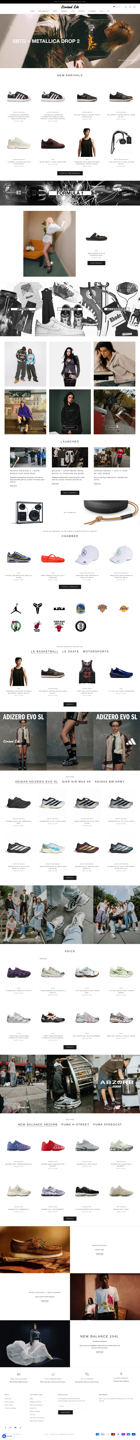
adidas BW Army (110, 781)
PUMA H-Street (75, 1124)
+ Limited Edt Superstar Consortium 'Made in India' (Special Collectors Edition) (53, 117)
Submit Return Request (37, 1421)
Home (32, 11)
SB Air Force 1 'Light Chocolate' (53, 162)
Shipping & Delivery (35, 1402)
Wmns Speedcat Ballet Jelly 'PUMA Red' (53, 576)
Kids (73, 11)
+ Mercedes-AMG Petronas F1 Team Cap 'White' (87, 576)
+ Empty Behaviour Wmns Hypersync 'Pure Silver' (19, 1037)
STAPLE (25, 427)
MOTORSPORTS (96, 651)
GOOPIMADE (70, 427)
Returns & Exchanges (36, 1405)
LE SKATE (70, 651)
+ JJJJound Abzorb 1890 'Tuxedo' (87, 1209)
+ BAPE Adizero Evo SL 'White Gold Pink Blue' (53, 867)
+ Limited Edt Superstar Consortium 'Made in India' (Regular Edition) (19, 117)
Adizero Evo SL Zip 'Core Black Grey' (19, 822)
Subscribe (65, 1412)
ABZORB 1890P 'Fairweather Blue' (18, 1164)
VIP (108, 11)
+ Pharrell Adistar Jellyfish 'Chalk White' (19, 163)
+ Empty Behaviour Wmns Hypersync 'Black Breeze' (53, 1037)
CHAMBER (92, 11)
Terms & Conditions (10, 1408)
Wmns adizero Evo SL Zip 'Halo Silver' (87, 822)
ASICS (19, 988)
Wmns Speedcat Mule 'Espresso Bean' (96, 254)
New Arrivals (43, 11)
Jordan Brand (87, 112)
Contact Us (33, 1408)
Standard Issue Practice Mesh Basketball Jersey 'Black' (87, 163)
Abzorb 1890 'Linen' (121, 1209)
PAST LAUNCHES (70, 493)
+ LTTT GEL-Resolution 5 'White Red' (87, 991)
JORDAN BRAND (114, 427)
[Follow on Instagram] (10, 1428)
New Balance (18, 1161)
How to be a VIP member (37, 1417)
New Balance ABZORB (38, 1124)
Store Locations (9, 1402)
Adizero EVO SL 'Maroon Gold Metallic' (87, 867)
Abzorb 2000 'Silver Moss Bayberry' (121, 1165)
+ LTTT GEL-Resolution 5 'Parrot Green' (121, 991)
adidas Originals (19, 112)
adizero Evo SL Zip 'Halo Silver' (121, 821)
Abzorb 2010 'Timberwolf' (18, 1209)
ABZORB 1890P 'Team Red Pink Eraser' (53, 1165)
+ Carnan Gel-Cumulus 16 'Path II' (18, 990)
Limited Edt (8, 1398)
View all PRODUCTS (70, 587)
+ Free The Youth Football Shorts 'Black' (87, 692)
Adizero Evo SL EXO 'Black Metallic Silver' (19, 867)
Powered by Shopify (66, 1434)
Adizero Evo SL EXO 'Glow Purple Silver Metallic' (121, 867)
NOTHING (70, 379)
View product (96, 263)
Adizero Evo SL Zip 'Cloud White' (53, 821)
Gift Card (32, 1414)
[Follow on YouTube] (15, 1428)
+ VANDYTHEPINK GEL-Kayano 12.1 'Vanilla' (53, 991)
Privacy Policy (9, 1405)
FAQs (31, 1398)
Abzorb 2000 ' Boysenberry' (53, 1209)
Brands (82, 11)
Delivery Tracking (35, 1411)
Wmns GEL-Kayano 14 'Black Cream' (121, 1036)
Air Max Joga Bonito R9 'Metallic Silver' (18, 576)
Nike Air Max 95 (76, 781)
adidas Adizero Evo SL (36, 781)
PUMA (96, 250)
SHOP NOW (99, 1254)
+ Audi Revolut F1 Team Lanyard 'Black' (121, 163)
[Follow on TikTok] (20, 1428)
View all (70, 704)
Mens (55, 11)
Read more (13, 485)
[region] (70, 41)
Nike (52, 159)
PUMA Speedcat (107, 1124)
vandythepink (25, 379)
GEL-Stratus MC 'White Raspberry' (87, 1036)
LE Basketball (45, 651)
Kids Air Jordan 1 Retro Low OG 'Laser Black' (87, 116)
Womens (64, 11)
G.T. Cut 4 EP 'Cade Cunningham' (121, 691)
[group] (70, 41)
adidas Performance (53, 864)
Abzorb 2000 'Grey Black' (87, 1164)
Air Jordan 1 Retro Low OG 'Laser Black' (121, 116)
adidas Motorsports (121, 159)
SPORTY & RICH (114, 379)
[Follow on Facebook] (5, 1428)
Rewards (10, 1436)
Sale (101, 11)
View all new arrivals (70, 173)
